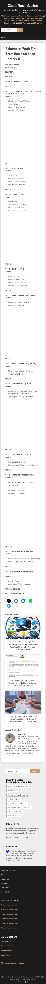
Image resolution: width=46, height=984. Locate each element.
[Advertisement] (23, 138)
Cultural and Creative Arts (18, 795)
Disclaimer (4, 883)
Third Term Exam (7, 950)
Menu (3, 37)
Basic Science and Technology (19, 787)
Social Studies (14, 816)
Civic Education (14, 791)
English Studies (14, 799)
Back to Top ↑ (23, 982)
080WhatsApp (24, 23)
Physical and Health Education (19, 807)
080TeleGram (37, 23)
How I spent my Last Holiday (34, 16)
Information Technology (17, 803)
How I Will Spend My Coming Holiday (16, 18)
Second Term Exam (8, 946)
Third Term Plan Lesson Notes (12, 16)
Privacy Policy (5, 892)
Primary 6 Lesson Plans (9, 928)
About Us (4, 875)
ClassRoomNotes (23, 5)
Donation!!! (5, 888)
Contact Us (5, 879)
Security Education (15, 811)
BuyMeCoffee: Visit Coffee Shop (17, 838)
